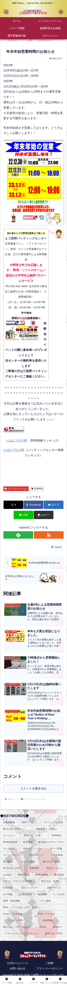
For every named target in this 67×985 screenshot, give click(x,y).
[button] (43, 515)
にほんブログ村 (16, 440)
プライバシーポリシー (49, 968)
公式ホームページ (17, 963)
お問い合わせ (17, 968)
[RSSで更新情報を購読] (49, 535)
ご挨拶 (49, 963)
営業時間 (38, 488)
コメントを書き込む (33, 788)
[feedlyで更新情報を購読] (18, 535)
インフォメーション (17, 488)
